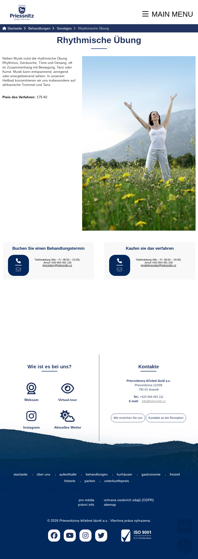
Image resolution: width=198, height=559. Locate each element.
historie (69, 481)
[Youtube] (70, 535)
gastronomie (151, 474)
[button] (167, 14)
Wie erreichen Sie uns (127, 418)
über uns (43, 474)
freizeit (175, 474)
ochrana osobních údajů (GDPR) (129, 500)
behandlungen (97, 474)
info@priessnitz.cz (154, 401)
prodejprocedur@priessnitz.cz (158, 265)
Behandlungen (39, 28)
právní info (86, 504)
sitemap (110, 504)
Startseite (22, 12)
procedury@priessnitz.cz (57, 265)
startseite (21, 474)
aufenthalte (68, 474)
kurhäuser (124, 474)
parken (90, 481)
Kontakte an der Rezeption (166, 418)
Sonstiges (64, 28)
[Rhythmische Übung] (139, 143)
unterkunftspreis (116, 481)
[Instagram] (85, 535)
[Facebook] (54, 535)
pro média (86, 500)
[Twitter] (101, 535)
